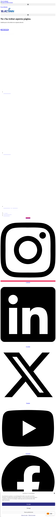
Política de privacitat (31, 515)
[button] (54, 493)
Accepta (29, 504)
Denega (28, 508)
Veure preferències (28, 512)
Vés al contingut (4, 1)
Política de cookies (24, 515)
